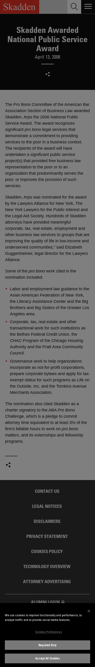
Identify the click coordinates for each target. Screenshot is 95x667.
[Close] (89, 611)
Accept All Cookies (47, 658)
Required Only (47, 645)
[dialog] (47, 635)
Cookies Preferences (48, 632)
